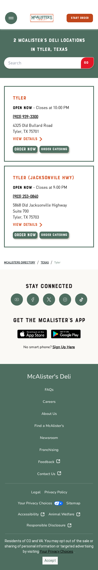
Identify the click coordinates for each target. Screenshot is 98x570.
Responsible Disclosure (46, 525)
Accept (50, 560)
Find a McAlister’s (49, 425)
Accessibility (28, 514)
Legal (35, 492)
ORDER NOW (25, 149)
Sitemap (73, 503)
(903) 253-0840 (25, 196)
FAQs (49, 389)
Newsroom (49, 437)
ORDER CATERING (54, 149)
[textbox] (49, 347)
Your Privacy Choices (35, 503)
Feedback (46, 461)
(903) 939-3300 (25, 116)
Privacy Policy (55, 492)
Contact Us (46, 473)
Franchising (49, 449)
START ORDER (80, 18)
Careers (49, 401)
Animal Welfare (61, 514)
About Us (49, 413)
